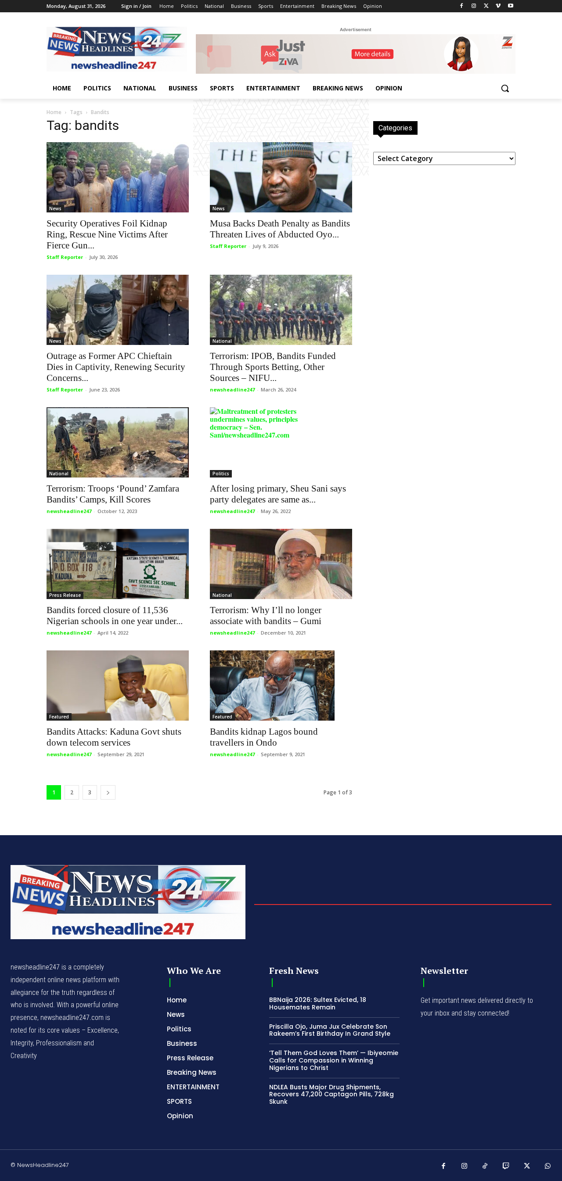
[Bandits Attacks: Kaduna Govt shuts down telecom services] (118, 685)
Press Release (65, 595)
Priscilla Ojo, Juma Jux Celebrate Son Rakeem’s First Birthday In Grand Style (329, 1030)
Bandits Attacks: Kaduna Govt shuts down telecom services (114, 737)
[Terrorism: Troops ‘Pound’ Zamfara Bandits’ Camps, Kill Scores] (118, 442)
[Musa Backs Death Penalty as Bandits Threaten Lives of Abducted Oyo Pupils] (281, 177)
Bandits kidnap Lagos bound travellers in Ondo (264, 737)
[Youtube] (510, 6)
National (222, 341)
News (55, 208)
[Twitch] (506, 1166)
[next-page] (108, 792)
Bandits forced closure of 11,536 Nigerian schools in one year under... (115, 615)
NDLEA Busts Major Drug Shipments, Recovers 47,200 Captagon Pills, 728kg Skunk (331, 1094)
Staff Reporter (65, 257)
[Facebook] (462, 6)
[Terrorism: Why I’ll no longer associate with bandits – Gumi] (281, 564)
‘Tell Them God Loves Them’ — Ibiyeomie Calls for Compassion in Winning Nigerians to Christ (333, 1060)
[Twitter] (486, 6)
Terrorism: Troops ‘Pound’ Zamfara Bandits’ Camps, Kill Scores (113, 494)
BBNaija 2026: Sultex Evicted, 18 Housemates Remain (317, 1003)
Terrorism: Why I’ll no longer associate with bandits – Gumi (265, 615)
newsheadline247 (232, 389)
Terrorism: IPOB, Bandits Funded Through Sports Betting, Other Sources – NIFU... (273, 367)
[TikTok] (485, 1166)
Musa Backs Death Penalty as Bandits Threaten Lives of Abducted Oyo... (280, 229)
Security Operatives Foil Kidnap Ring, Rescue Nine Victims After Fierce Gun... (107, 234)
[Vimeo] (498, 6)
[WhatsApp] (548, 1166)
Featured (59, 717)
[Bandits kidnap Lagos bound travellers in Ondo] (281, 685)
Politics (221, 473)
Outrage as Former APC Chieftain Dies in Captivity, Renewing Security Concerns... (116, 367)
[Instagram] (474, 6)
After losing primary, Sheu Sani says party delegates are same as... (278, 494)
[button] (504, 88)
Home (54, 112)
